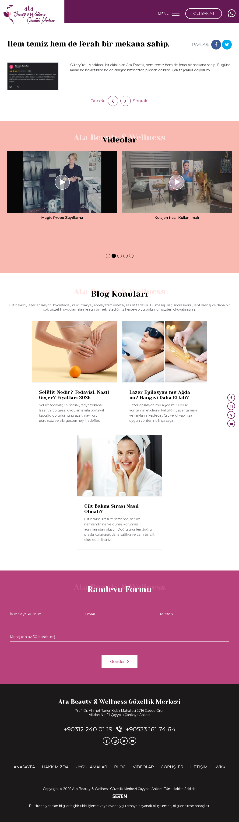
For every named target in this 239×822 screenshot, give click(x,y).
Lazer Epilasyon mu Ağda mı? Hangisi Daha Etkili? (159, 395)
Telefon (166, 614)
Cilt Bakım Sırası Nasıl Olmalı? (111, 508)
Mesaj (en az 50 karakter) (32, 636)
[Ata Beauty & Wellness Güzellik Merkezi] (29, 15)
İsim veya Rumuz (25, 614)
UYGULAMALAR (91, 767)
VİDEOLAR (143, 767)
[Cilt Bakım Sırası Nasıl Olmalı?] (119, 466)
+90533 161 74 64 (151, 729)
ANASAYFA (24, 767)
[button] (108, 256)
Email (90, 614)
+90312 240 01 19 (87, 729)
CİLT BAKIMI (203, 13)
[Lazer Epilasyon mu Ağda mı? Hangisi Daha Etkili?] (164, 352)
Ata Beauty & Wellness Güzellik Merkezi (119, 701)
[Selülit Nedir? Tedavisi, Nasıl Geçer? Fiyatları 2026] (74, 352)
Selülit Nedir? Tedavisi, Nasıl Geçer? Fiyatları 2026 (74, 395)
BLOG (120, 767)
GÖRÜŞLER (172, 767)
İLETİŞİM (198, 767)
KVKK (219, 767)
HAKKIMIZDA (55, 767)
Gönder (117, 661)
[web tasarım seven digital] (119, 796)
